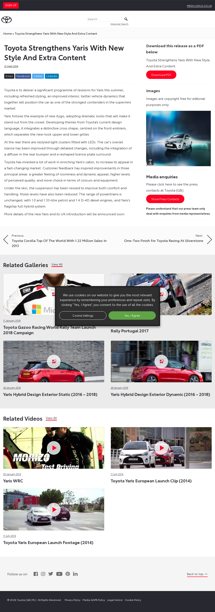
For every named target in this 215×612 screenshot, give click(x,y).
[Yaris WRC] (53, 446)
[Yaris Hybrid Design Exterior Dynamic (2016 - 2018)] (161, 360)
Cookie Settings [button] (82, 315)
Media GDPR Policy (94, 600)
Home (7, 33)
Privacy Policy (72, 600)
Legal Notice (115, 600)
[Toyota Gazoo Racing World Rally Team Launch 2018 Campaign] (53, 293)
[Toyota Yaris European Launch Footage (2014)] (53, 508)
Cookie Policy (133, 600)
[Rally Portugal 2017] (161, 293)
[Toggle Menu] (209, 19)
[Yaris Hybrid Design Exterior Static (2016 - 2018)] (53, 360)
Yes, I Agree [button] (132, 315)
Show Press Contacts (165, 199)
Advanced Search (119, 23)
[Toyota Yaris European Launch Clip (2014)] (161, 446)
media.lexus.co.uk (199, 5)
